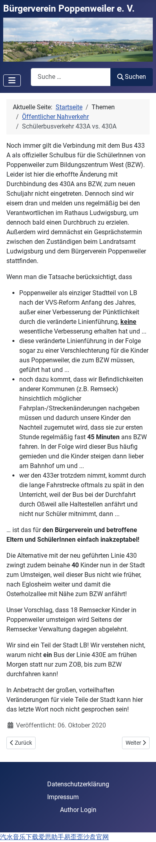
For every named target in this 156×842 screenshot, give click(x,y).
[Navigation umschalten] (12, 80)
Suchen (135, 76)
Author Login (78, 810)
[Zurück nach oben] (142, 827)
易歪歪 (73, 837)
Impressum (63, 797)
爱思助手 (51, 837)
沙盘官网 (96, 837)
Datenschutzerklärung (78, 784)
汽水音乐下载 (19, 837)
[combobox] (71, 77)
